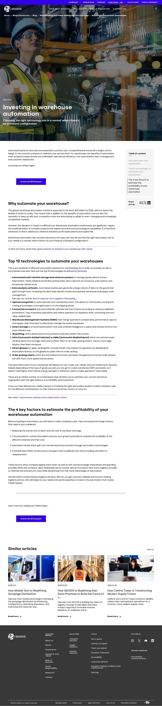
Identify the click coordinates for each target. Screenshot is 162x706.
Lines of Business (49, 661)
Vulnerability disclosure (128, 703)
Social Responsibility (51, 667)
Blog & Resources (100, 8)
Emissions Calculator (100, 653)
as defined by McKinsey (75, 271)
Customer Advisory (99, 662)
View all (150, 549)
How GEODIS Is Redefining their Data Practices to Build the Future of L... (81, 594)
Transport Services (73, 640)
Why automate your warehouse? (138, 162)
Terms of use (110, 703)
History (48, 645)
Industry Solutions (73, 652)
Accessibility (96, 657)
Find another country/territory (138, 657)
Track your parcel (99, 648)
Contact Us (119, 8)
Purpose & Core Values (52, 655)
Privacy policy (77, 703)
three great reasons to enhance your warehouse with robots (61, 249)
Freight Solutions (73, 646)
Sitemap (95, 672)
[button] (73, 2)
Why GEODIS (80, 8)
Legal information (94, 703)
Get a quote (96, 639)
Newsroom (50, 673)
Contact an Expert (99, 643)
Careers (48, 677)
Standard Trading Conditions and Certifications (105, 667)
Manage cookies (61, 703)
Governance (50, 650)
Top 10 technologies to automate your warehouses (139, 171)
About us (49, 640)
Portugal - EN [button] (115, 2)
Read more (13, 616)
